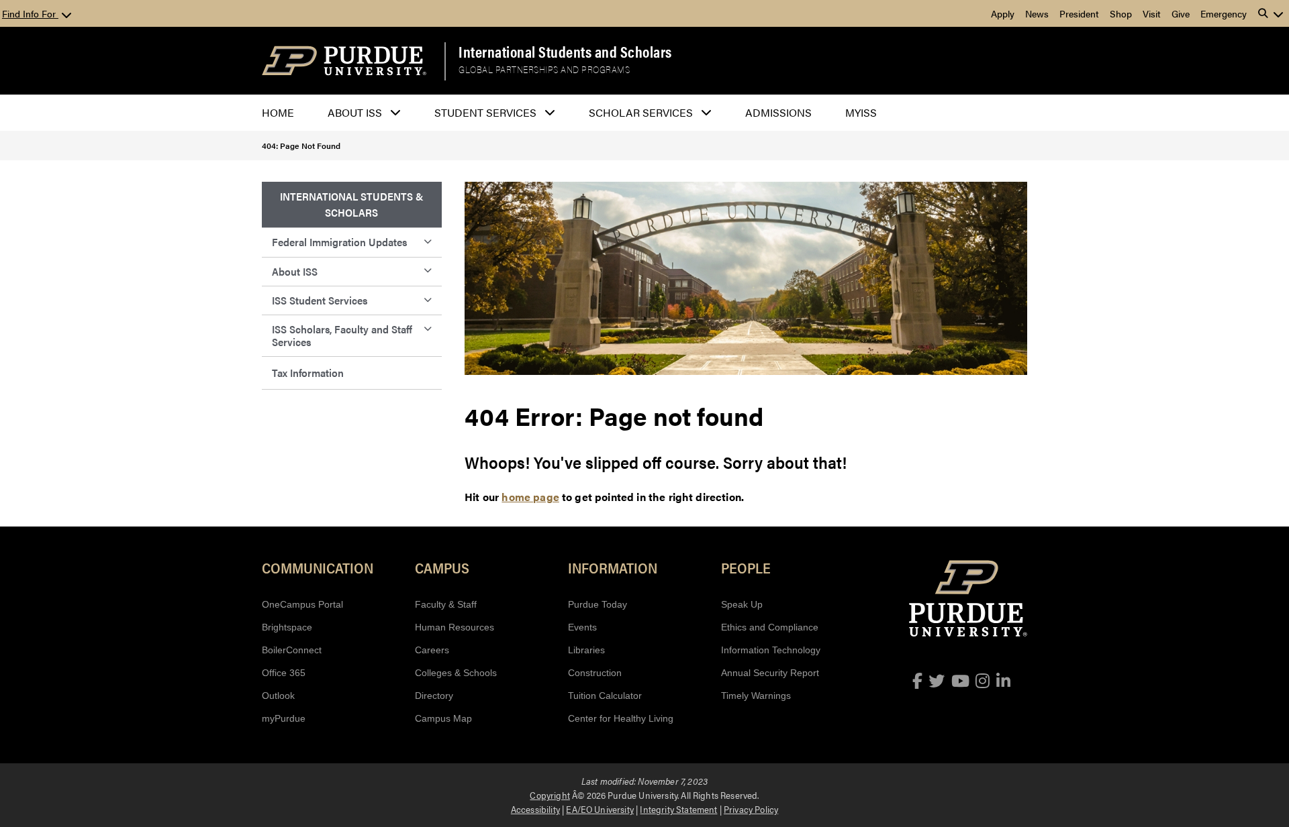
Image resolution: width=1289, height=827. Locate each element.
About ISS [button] (355, 112)
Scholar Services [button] (641, 112)
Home (278, 112)
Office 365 (283, 672)
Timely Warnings (756, 695)
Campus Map (443, 718)
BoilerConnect (292, 650)
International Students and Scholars (565, 52)
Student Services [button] (485, 112)
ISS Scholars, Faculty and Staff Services (342, 335)
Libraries (586, 650)
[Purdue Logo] (344, 61)
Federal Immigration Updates (339, 242)
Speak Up (742, 604)
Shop (1121, 13)
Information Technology (770, 650)
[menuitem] (352, 205)
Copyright (549, 795)
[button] (1271, 13)
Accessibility (535, 809)
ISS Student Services (319, 300)
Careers (432, 650)
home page (530, 496)
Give (1181, 13)
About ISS (295, 271)
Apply (1002, 13)
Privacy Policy (751, 809)
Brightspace (287, 627)
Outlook (278, 695)
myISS (861, 112)
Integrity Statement (678, 809)
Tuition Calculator (605, 695)
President (1079, 13)
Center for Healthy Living (620, 718)
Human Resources (454, 627)
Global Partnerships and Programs (544, 69)
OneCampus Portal (302, 604)
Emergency (1223, 13)
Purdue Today (597, 604)
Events (582, 627)
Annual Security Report (770, 672)
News (1037, 13)
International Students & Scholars (351, 204)
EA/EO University (600, 809)
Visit (1152, 13)
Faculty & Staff (446, 604)
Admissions (778, 112)
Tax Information (308, 372)
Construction (595, 672)
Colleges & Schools (456, 672)
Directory (434, 695)
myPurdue (283, 718)
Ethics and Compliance (769, 627)
